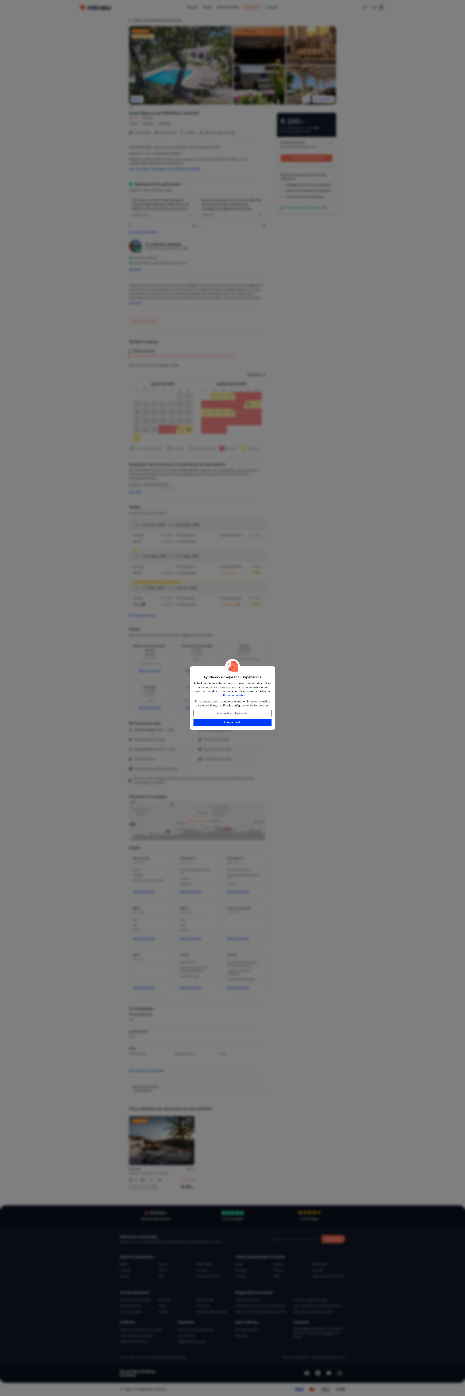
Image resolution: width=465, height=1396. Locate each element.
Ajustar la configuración (232, 713)
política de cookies (232, 695)
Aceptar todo (232, 722)
